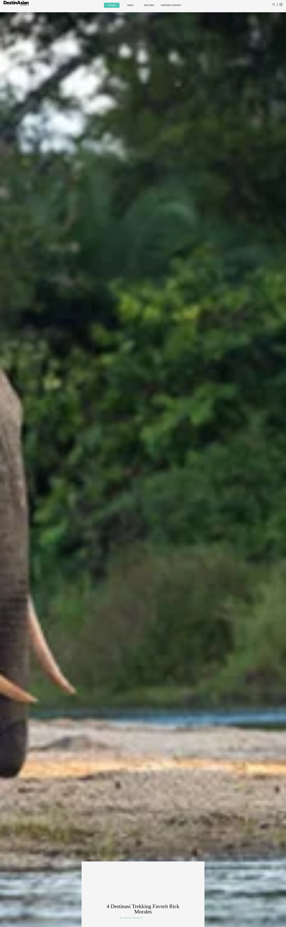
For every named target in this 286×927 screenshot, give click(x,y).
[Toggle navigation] (273, 4)
